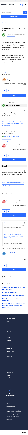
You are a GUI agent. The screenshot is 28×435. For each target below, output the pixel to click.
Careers (8, 359)
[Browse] (25, 5)
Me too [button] (6, 72)
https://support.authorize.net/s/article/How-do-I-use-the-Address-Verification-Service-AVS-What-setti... (13, 123)
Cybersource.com (11, 351)
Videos (8, 337)
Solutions (9, 340)
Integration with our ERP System (10, 292)
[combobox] (14, 12)
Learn (8, 335)
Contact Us (9, 353)
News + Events (10, 356)
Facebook (9, 372)
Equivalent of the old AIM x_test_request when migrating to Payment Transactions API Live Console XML (13, 305)
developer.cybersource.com (21, 0)
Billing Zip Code (8, 74)
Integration (4, 22)
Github (8, 375)
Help (20, 5)
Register (9, 321)
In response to (15, 255)
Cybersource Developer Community (4, 4)
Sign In (22, 5)
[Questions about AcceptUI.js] (17, 102)
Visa (8, 401)
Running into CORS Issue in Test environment (13, 295)
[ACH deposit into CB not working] (19, 102)
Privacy (8, 403)
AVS (4, 74)
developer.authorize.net (8, 0)
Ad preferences (10, 406)
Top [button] (2, 432)
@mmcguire (6, 222)
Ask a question (14, 16)
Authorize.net (15, 401)
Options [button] (26, 22)
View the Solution (11, 36)
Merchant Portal (10, 324)
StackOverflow (10, 377)
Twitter (8, 370)
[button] (4, 90)
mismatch (13, 74)
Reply (14, 95)
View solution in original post (11, 136)
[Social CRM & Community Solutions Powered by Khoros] (24, 432)
